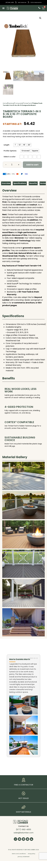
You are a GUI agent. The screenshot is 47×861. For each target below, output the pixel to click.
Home (5, 103)
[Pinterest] (27, 839)
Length (6, 145)
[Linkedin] (23, 839)
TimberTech (27, 103)
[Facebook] (19, 839)
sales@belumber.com (23, 832)
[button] (3, 8)
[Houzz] (31, 839)
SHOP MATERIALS (23, 812)
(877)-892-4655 (23, 829)
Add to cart (32, 164)
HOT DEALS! (23, 798)
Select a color (10, 156)
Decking (11, 103)
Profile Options (10, 151)
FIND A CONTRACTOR (23, 784)
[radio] (15, 145)
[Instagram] (15, 839)
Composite (18, 103)
